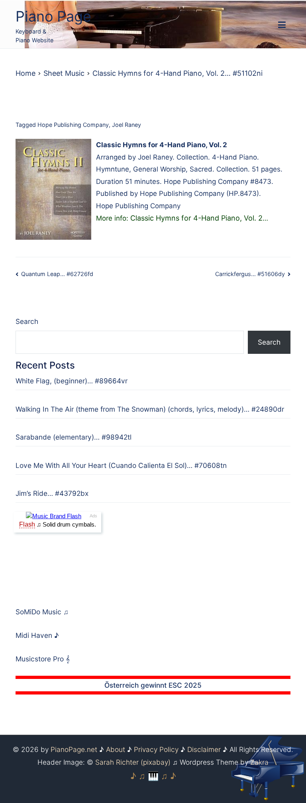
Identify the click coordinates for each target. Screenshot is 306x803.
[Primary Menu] (282, 25)
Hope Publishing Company (73, 124)
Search (27, 321)
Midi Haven (35, 635)
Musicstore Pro (40, 659)
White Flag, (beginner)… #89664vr (72, 381)
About (115, 749)
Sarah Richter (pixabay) (133, 762)
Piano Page (53, 16)
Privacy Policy (156, 749)
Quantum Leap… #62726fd (57, 273)
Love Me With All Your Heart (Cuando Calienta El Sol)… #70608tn (121, 465)
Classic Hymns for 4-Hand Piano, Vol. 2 (196, 218)
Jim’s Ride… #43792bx (52, 493)
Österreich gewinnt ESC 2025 (153, 685)
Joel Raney (126, 124)
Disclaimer (204, 749)
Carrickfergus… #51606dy (250, 273)
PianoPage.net (74, 749)
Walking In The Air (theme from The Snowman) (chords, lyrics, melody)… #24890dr (150, 409)
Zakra (259, 762)
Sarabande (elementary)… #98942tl (73, 437)
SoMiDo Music (39, 612)
